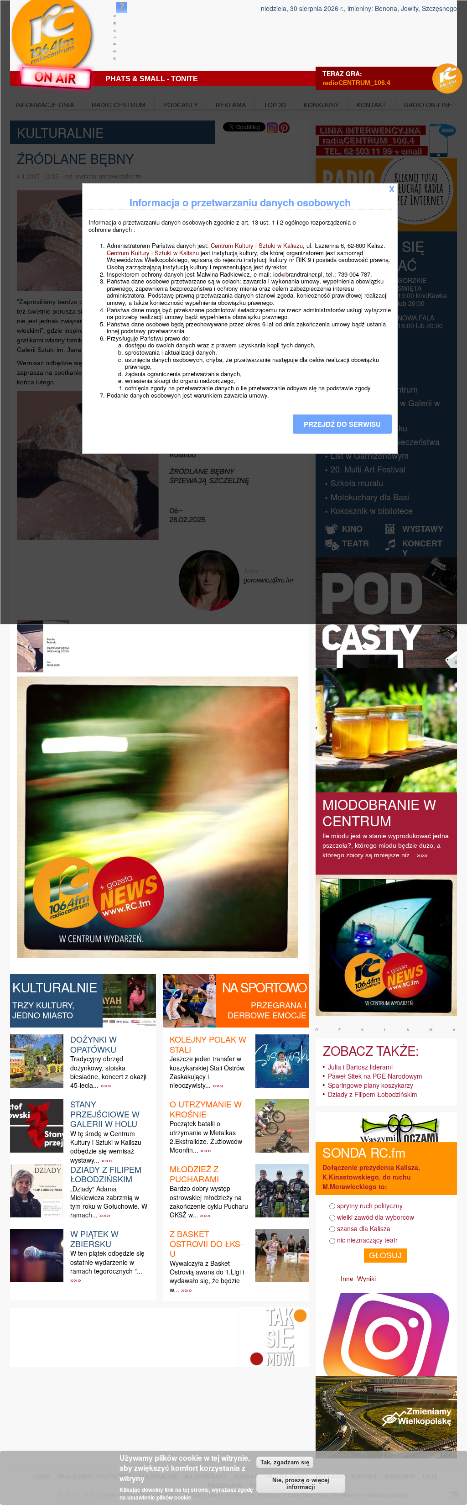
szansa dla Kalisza (363, 1228)
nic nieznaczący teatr (367, 1239)
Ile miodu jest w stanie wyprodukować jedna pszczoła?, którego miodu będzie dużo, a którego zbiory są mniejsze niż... (385, 845)
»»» (105, 1085)
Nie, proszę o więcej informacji (300, 1483)
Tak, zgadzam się (284, 1462)
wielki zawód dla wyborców (375, 1217)
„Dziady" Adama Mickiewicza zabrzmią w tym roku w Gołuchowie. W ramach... (108, 1202)
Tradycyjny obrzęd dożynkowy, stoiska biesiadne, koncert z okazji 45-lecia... (108, 1072)
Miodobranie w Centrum (379, 812)
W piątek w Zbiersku (94, 1238)
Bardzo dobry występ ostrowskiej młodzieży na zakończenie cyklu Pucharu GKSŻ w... (209, 1201)
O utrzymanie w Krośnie (206, 1109)
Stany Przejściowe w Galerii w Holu (105, 1113)
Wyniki (366, 1278)
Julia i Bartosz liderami (360, 1066)
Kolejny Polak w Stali (208, 1044)
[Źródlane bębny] (44, 672)
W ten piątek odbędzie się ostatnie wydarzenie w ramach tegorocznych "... (107, 1261)
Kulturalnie (55, 987)
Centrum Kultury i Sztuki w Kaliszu (257, 245)
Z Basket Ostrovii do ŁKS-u (206, 1243)
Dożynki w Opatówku (93, 1044)
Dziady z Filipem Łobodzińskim (105, 1174)
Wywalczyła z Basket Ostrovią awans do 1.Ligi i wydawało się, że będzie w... (207, 1276)
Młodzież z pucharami (194, 1174)
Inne (347, 1278)
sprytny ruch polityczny (370, 1205)
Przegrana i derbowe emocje (267, 1010)
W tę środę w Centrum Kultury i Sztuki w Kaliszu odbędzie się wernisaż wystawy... (105, 1146)
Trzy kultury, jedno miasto (43, 1010)
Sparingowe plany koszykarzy (370, 1085)
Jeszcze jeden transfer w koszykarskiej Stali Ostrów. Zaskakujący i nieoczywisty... (208, 1072)
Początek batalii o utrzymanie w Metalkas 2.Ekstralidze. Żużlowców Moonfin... (206, 1136)
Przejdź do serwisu (342, 424)
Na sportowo (264, 987)
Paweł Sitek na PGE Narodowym (375, 1075)
